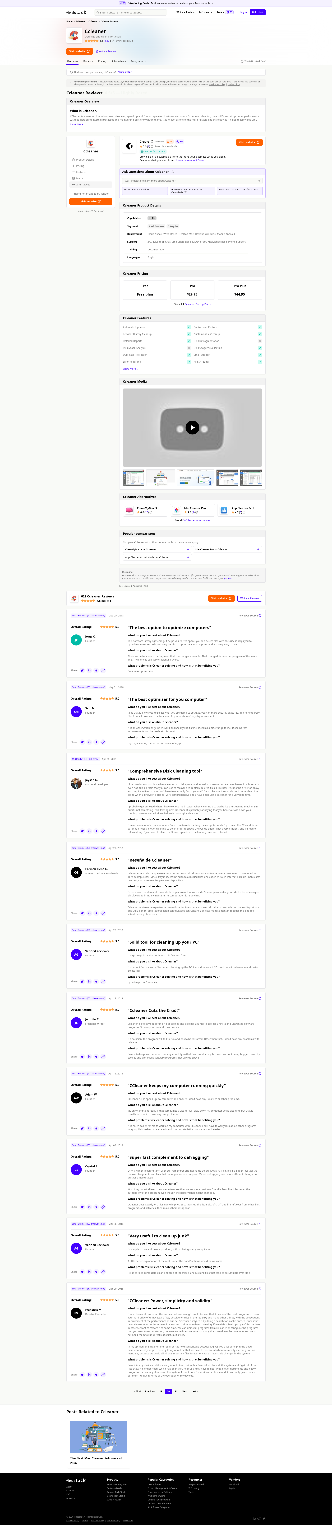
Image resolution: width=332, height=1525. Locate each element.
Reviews (88, 61)
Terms (85, 1520)
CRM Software (154, 1484)
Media (80, 178)
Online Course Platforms (159, 1503)
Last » (194, 1391)
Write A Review (114, 1499)
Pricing (102, 61)
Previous (150, 1391)
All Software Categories (159, 1507)
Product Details (85, 159)
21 (176, 1391)
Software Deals (114, 1488)
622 (107, 40)
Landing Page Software (159, 1499)
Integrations (138, 61)
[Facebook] (264, 1519)
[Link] (103, 670)
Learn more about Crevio (190, 160)
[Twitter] (82, 670)
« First (137, 1391)
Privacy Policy (97, 1520)
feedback (228, 578)
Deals (224, 12)
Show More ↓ (77, 124)
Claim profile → (126, 72)
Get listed (257, 12)
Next (184, 1391)
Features (81, 172)
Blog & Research (196, 1484)
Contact (70, 1490)
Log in (243, 12)
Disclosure (128, 1520)
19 (160, 1391)
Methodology (234, 84)
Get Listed (234, 1484)
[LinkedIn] (89, 670)
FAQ (68, 1494)
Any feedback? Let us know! (90, 211)
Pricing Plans (198, 304)
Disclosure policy (217, 84)
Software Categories (117, 1484)
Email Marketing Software (160, 1492)
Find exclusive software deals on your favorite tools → (182, 3)
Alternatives (119, 61)
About (69, 1486)
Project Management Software (162, 1488)
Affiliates (70, 1498)
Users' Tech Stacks (116, 1495)
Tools (190, 1492)
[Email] (96, 670)
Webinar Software (156, 1495)
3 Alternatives (196, 520)
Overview (72, 61)
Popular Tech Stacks (116, 1492)
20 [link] (168, 1391)
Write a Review (186, 12)
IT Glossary (193, 1488)
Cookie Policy (72, 1520)
